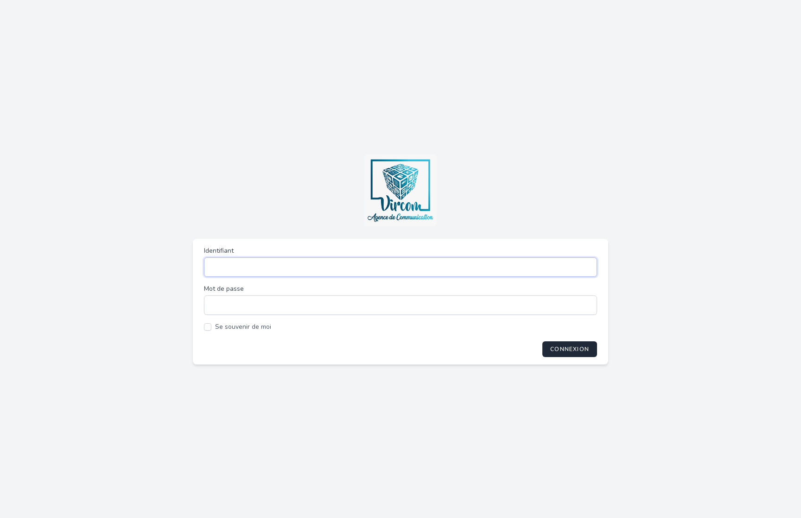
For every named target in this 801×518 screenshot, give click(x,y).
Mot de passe (224, 288)
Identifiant (219, 250)
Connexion (569, 349)
